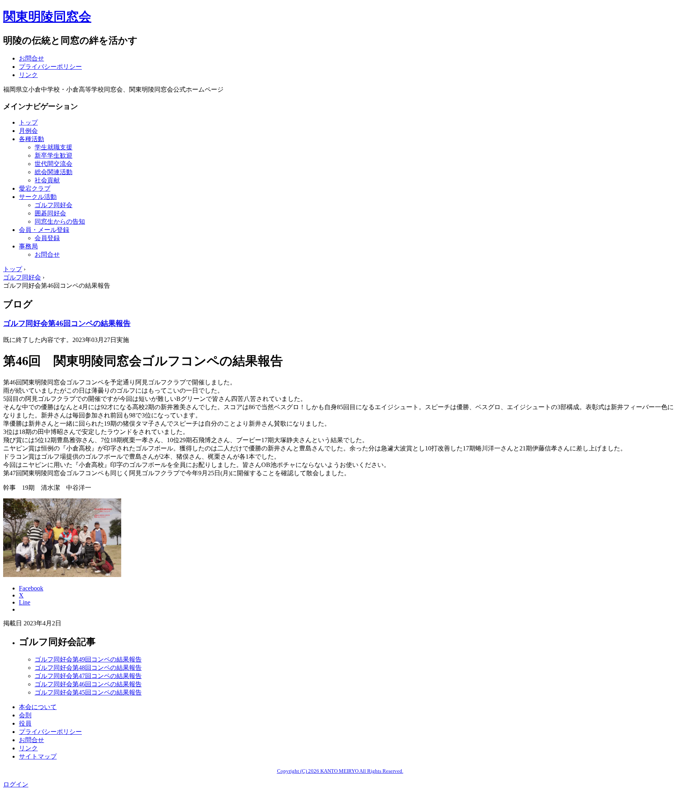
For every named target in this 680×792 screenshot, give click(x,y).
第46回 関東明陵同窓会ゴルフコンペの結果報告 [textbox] (143, 361)
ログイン (15, 784)
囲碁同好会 (50, 213)
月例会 (28, 130)
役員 (25, 723)
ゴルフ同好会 (53, 205)
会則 (25, 715)
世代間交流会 (53, 163)
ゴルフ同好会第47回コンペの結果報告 (88, 676)
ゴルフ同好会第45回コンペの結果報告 (88, 692)
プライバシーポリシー (50, 66)
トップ (28, 122)
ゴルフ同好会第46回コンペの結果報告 (67, 323)
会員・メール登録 (44, 229)
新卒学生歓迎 (53, 155)
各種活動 (31, 139)
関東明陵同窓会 (47, 16)
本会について (38, 707)
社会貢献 (47, 180)
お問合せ (31, 58)
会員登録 (47, 238)
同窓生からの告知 (60, 221)
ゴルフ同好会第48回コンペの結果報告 (88, 667)
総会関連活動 (53, 172)
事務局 (28, 246)
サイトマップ (38, 756)
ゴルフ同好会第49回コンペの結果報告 (88, 659)
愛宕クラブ (34, 188)
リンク (28, 75)
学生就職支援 (53, 147)
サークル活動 (38, 196)
